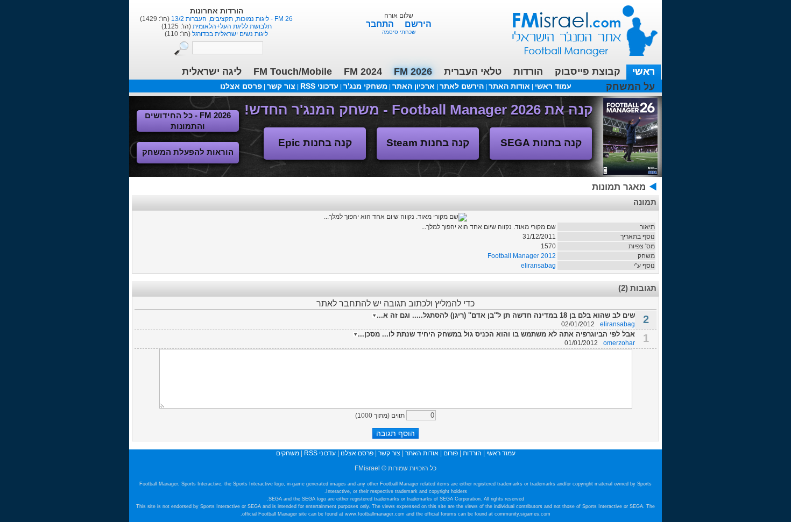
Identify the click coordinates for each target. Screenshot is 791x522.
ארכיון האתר (413, 86)
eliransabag (538, 265)
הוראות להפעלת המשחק (188, 151)
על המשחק (630, 86)
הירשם (418, 23)
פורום (450, 453)
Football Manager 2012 (522, 256)
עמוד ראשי (578, 26)
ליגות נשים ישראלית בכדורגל (229, 34)
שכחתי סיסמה (398, 32)
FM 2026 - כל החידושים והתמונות (188, 121)
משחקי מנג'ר (365, 86)
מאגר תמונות (619, 187)
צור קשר (281, 86)
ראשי (643, 71)
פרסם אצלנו (241, 86)
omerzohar (619, 343)
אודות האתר (509, 86)
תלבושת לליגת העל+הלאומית (231, 26)
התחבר (381, 23)
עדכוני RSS (319, 86)
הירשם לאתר (462, 86)
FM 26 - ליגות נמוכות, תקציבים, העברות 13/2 (231, 19)
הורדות (528, 71)
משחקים (287, 453)
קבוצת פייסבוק (587, 71)
